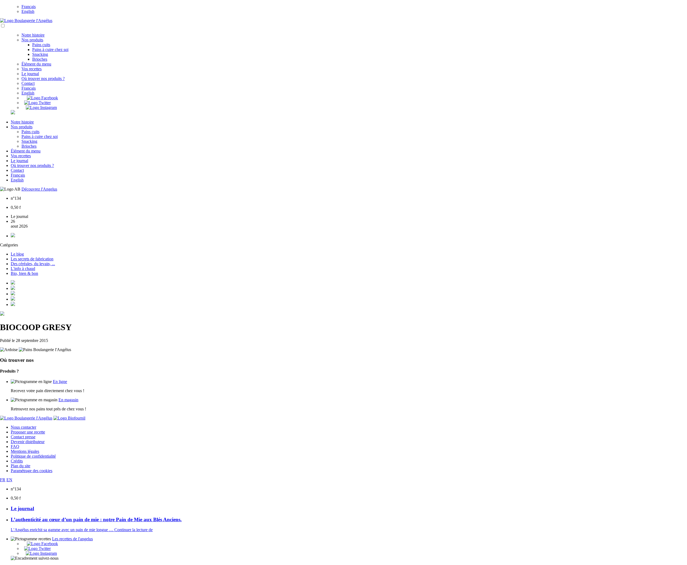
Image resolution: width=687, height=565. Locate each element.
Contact (28, 83)
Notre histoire (33, 35)
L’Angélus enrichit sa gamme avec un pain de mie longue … (62, 529)
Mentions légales (25, 451)
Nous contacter (23, 427)
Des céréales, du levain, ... (33, 263)
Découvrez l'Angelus (39, 189)
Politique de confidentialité (33, 456)
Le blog (17, 254)
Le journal (30, 73)
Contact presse (23, 437)
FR (2, 479)
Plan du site (20, 466)
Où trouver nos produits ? (43, 78)
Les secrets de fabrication (32, 259)
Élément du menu (36, 64)
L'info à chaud (23, 268)
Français (28, 6)
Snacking (40, 54)
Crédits (17, 461)
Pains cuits (41, 44)
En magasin (68, 400)
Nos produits (32, 40)
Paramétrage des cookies (31, 470)
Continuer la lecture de (133, 529)
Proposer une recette (28, 432)
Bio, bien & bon (24, 273)
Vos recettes (31, 69)
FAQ (15, 446)
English (27, 11)
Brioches (39, 59)
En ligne (60, 381)
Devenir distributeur (28, 441)
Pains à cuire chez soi (50, 49)
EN (9, 479)
